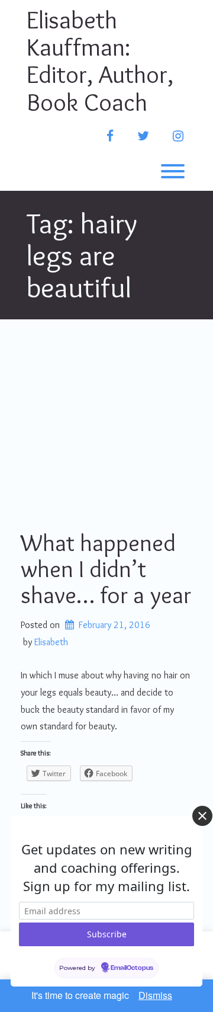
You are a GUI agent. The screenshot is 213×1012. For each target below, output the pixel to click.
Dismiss (155, 995)
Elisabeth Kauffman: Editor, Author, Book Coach (100, 61)
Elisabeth (51, 642)
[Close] (202, 816)
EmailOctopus (132, 968)
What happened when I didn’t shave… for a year (106, 568)
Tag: (82, 255)
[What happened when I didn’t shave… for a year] (106, 423)
